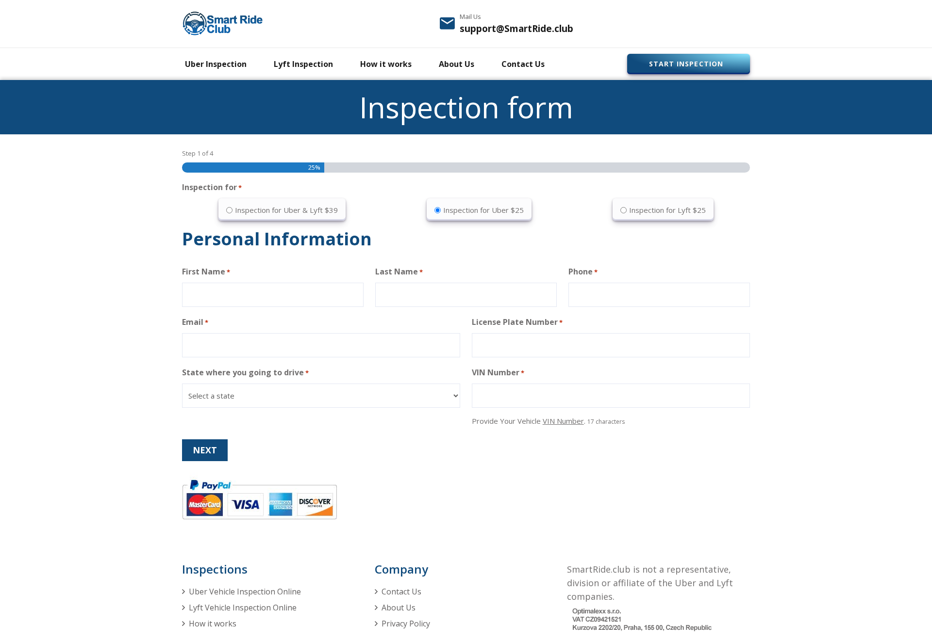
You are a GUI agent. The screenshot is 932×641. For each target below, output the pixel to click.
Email (195, 322)
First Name (206, 271)
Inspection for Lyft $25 (667, 210)
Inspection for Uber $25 (483, 210)
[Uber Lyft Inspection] (222, 24)
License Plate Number (517, 322)
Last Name (399, 271)
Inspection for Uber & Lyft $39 (286, 210)
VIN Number (498, 372)
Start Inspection (686, 63)
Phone (583, 271)
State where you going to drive (245, 372)
